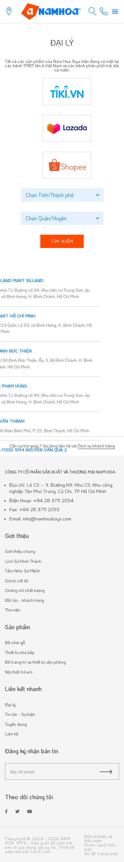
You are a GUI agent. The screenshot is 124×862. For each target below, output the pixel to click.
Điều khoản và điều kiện (98, 838)
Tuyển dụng (16, 724)
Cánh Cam (40, 851)
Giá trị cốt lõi (16, 580)
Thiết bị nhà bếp (20, 652)
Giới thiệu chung (20, 551)
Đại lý (10, 704)
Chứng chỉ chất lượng (25, 590)
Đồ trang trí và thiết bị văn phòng (35, 662)
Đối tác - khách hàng (24, 600)
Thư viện (12, 609)
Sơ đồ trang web (101, 853)
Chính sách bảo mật (100, 847)
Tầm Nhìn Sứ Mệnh (22, 570)
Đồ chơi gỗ (15, 642)
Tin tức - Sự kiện (20, 714)
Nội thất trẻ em (18, 672)
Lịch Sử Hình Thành (23, 561)
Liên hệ (11, 733)
